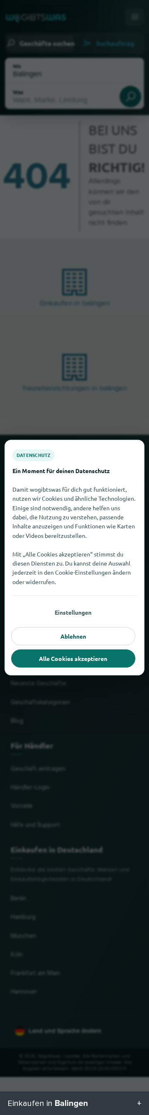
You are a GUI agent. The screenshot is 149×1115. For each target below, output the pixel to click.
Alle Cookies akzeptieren (73, 658)
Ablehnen (73, 636)
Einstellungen (73, 612)
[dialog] (74, 558)
